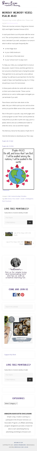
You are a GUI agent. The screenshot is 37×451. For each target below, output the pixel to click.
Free (13, 198)
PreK (3, 201)
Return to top (18, 442)
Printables (23, 196)
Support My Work (10, 355)
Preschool (8, 201)
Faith (9, 196)
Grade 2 (23, 198)
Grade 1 (18, 198)
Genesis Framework (20, 445)
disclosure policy (12, 23)
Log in (26, 447)
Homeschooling (15, 196)
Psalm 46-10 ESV (8, 146)
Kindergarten (29, 198)
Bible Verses (8, 198)
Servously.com (19, 447)
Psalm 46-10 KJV (7, 141)
